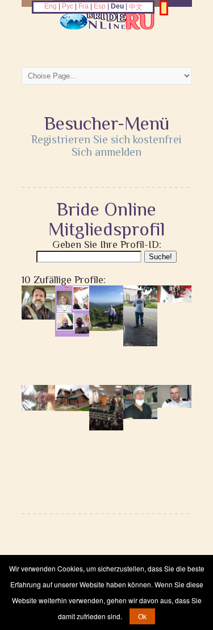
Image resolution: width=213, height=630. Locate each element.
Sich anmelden (106, 152)
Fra (83, 6)
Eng (50, 6)
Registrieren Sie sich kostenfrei (106, 139)
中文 (136, 7)
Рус (67, 6)
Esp (100, 6)
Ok (142, 616)
